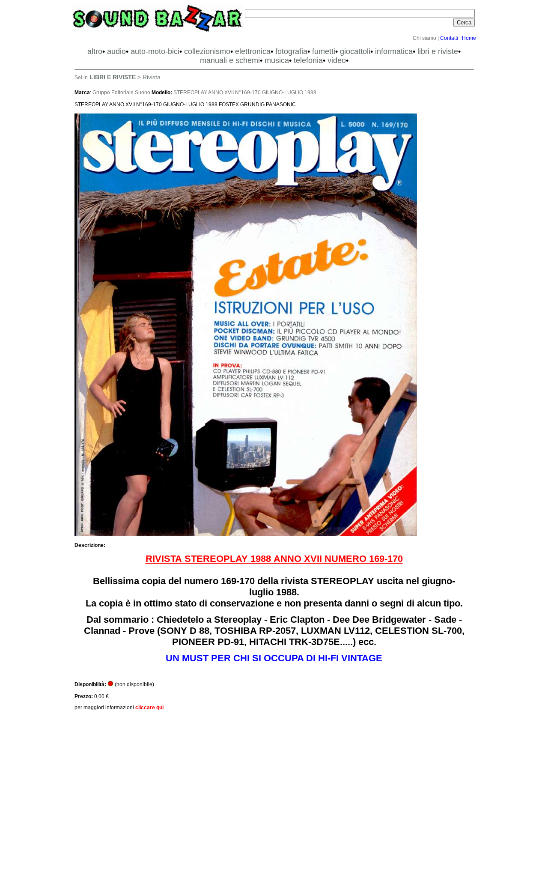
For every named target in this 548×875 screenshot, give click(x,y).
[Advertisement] (274, 794)
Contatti (449, 38)
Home (469, 38)
